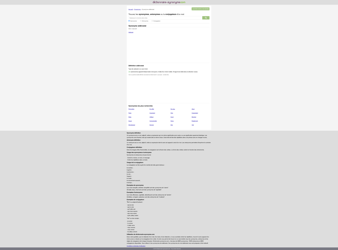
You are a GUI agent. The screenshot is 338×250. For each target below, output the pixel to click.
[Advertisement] (169, 49)
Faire (130, 113)
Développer (132, 125)
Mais (130, 117)
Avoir (172, 117)
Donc (172, 121)
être (172, 125)
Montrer (194, 117)
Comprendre (153, 121)
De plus (173, 109)
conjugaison (170, 14)
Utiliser (152, 117)
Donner (152, 125)
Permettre (131, 109)
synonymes (144, 14)
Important (152, 113)
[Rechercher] (205, 17)
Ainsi (193, 109)
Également (195, 121)
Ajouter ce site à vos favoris (200, 9)
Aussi (130, 121)
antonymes (155, 14)
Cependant (195, 113)
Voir (193, 125)
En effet (152, 109)
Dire (172, 113)
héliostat (131, 32)
